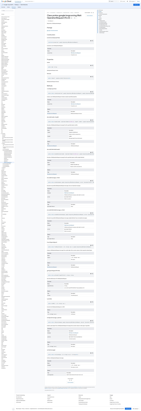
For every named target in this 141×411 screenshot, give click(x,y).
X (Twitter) (112, 400)
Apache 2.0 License (48, 388)
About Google (18, 408)
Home (48, 12)
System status (49, 402)
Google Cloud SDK (8, 4)
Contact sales (18, 402)
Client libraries (24, 4)
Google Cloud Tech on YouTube (115, 404)
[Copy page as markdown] (75, 18)
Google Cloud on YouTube (114, 402)
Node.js (17, 4)
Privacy (23, 408)
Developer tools (59, 12)
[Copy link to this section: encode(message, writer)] (61, 177)
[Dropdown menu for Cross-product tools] (34, 1)
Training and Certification (83, 404)
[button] (7, 133)
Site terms (27, 408)
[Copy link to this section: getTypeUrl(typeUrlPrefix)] (61, 270)
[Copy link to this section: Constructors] (56, 35)
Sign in (138, 1)
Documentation (52, 12)
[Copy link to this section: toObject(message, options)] (62, 317)
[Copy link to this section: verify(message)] (56, 350)
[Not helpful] (93, 12)
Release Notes (49, 400)
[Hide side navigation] (13, 409)
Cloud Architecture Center (83, 402)
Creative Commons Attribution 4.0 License (74, 387)
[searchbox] (7, 11)
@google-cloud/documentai (52, 30)
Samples (19, 7)
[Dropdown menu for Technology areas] (22, 1)
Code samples (81, 400)
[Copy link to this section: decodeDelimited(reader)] (61, 149)
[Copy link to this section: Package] (53, 27)
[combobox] (113, 1)
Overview (3, 7)
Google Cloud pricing (19, 398)
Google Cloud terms (33, 408)
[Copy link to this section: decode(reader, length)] (60, 117)
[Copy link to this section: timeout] (52, 73)
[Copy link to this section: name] (51, 62)
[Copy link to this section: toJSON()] (53, 299)
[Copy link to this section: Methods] (54, 86)
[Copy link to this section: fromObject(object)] (58, 242)
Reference (14, 7)
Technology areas (18, 1)
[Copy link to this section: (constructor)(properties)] (61, 37)
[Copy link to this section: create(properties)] (57, 89)
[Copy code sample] (93, 41)
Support (48, 398)
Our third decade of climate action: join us (45, 408)
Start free (136, 4)
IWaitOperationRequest (76, 52)
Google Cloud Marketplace (20, 400)
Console (123, 1)
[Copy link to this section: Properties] (55, 59)
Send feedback (90, 15)
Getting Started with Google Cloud (84, 398)
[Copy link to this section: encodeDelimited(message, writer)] (66, 210)
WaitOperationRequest (52, 113)
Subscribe (128, 408)
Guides (8, 7)
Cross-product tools (29, 1)
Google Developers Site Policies (62, 388)
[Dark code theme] (91, 41)
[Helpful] (91, 12)
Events (111, 398)
